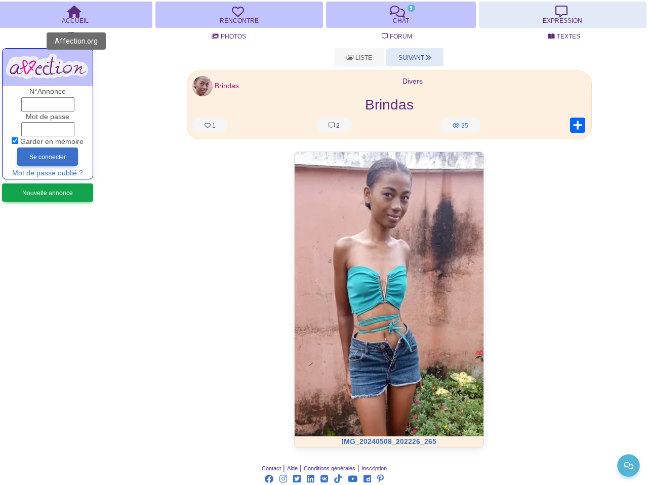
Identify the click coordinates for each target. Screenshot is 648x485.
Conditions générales (329, 468)
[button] (202, 86)
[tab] (238, 15)
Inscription (374, 468)
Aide (292, 468)
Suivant (412, 57)
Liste (363, 57)
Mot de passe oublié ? (47, 173)
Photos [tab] (233, 36)
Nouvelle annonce (47, 193)
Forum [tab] (401, 36)
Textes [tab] (568, 36)
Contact (271, 468)
